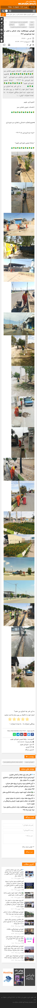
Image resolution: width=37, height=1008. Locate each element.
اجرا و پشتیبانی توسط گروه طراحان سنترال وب (24, 1002)
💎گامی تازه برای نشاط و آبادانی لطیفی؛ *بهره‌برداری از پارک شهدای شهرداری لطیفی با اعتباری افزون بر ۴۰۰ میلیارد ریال (18, 777)
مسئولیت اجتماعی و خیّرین (18, 27)
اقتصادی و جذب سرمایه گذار (19, 22)
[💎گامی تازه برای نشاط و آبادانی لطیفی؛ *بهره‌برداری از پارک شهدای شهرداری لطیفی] (18, 874)
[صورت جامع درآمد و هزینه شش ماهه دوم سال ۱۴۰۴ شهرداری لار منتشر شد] (18, 940)
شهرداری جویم (29, 762)
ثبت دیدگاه (29, 852)
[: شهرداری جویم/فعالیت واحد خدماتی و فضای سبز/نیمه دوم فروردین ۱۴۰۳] (4, 45)
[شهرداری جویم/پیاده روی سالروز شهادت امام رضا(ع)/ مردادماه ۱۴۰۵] (18, 957)
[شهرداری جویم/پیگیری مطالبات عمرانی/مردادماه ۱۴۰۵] (18, 931)
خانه (32, 22)
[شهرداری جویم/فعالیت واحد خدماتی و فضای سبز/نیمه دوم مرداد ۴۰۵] (18, 914)
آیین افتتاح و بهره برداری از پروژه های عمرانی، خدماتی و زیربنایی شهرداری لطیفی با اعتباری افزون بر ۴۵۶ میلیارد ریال (18, 786)
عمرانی (22, 25)
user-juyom (21, 742)
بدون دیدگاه (28, 750)
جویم (31, 25)
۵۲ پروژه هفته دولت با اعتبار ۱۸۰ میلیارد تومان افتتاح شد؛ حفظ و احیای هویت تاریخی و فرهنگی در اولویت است (18, 801)
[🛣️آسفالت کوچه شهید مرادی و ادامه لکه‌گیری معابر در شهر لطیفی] (18, 895)
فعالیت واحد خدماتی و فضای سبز (13, 762)
